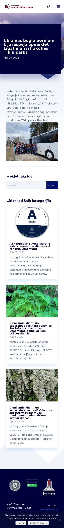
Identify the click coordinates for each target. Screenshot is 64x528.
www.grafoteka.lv (49, 509)
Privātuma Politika (38, 523)
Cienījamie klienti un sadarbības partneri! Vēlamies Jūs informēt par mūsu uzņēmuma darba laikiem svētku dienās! (31, 328)
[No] (60, 519)
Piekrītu (21, 523)
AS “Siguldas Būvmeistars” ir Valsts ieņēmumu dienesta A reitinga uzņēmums (30, 246)
